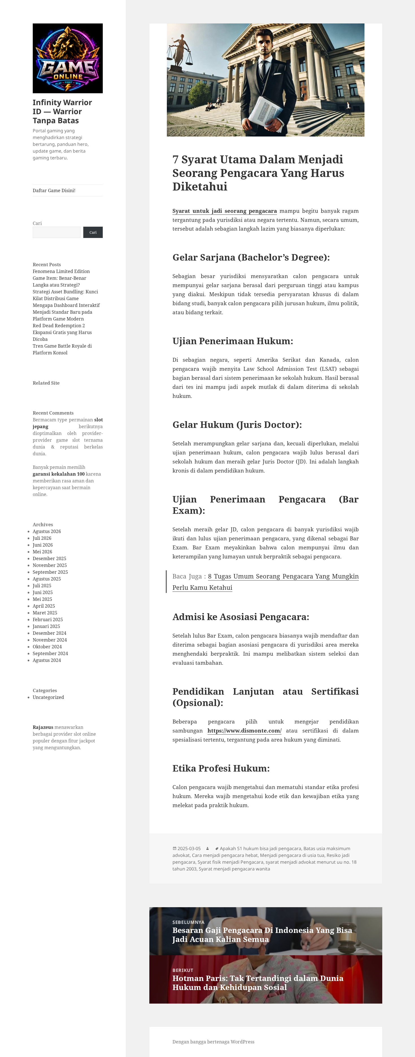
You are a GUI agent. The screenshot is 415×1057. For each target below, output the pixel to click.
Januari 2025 (46, 626)
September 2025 (50, 572)
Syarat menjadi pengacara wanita (234, 869)
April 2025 (44, 606)
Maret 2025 (45, 613)
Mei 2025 (42, 599)
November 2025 (50, 565)
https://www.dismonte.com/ (244, 730)
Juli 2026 (42, 538)
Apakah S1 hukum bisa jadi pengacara (260, 848)
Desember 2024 (49, 633)
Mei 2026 (42, 552)
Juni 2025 (43, 592)
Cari (37, 223)
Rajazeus (43, 727)
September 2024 (50, 653)
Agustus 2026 (47, 531)
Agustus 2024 (47, 660)
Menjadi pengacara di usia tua (292, 855)
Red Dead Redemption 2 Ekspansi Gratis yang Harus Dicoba (62, 332)
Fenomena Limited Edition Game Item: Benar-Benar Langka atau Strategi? (61, 278)
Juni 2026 (43, 545)
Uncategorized (48, 697)
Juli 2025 (42, 585)
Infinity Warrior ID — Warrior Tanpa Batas (62, 111)
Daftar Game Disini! (54, 190)
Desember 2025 (49, 558)
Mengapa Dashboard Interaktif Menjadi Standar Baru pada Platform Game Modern (66, 312)
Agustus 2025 (47, 579)
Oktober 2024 (47, 647)
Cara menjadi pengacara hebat (225, 855)
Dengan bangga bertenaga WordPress (213, 1042)
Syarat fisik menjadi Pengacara (230, 862)
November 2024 (50, 640)
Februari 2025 (48, 619)
